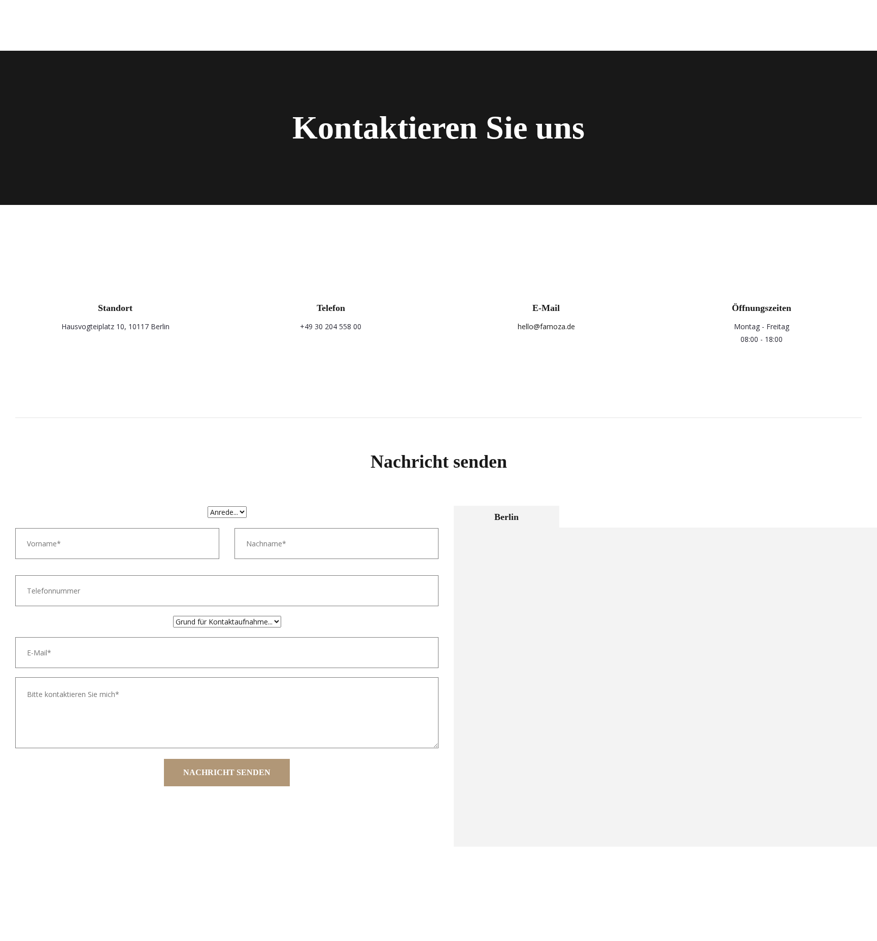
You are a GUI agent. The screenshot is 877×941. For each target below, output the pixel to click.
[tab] (506, 517)
